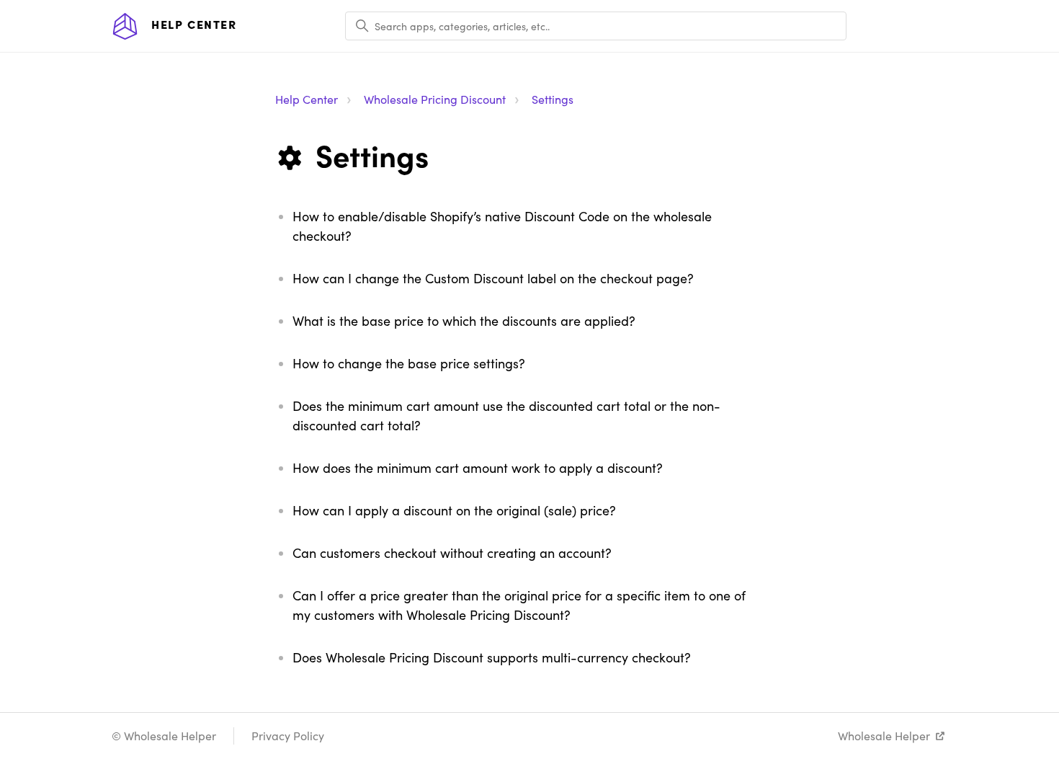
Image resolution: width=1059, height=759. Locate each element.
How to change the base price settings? (408, 363)
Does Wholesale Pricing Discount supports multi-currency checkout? (491, 657)
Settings (552, 99)
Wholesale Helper (884, 735)
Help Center (306, 99)
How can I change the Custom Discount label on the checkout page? (493, 278)
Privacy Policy (287, 735)
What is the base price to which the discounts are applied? (463, 320)
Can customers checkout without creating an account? (452, 553)
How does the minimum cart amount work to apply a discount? (477, 467)
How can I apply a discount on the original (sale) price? (454, 510)
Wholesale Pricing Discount (435, 99)
